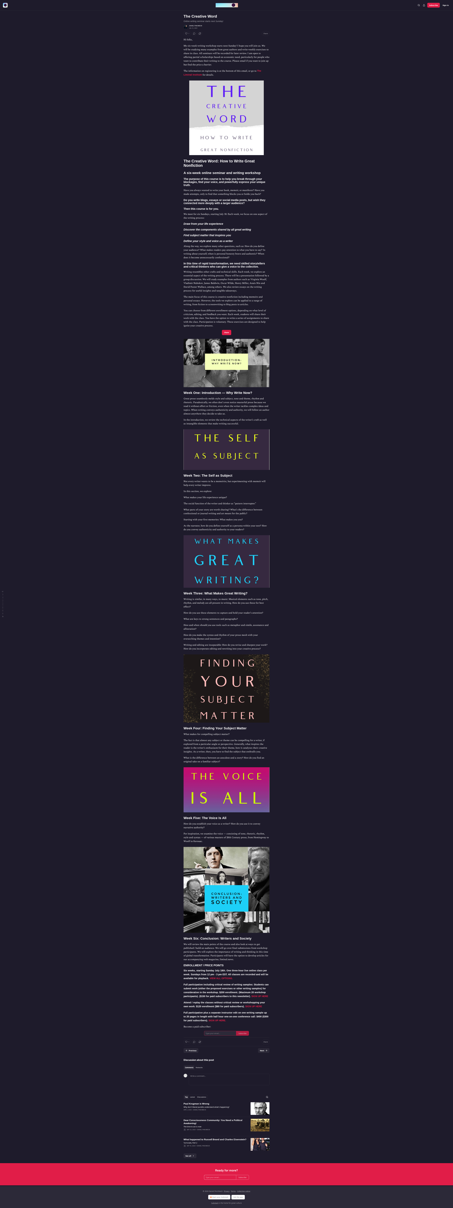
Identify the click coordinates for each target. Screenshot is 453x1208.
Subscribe (433, 5)
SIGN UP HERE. (217, 1020)
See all (188, 1156)
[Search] (418, 5)
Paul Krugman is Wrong (196, 1103)
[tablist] (194, 1067)
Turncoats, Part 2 (190, 1143)
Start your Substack (220, 1197)
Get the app (238, 1197)
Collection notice (243, 1191)
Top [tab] (186, 1097)
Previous (192, 1050)
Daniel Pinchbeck (195, 26)
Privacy (226, 1191)
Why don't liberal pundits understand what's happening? (206, 1107)
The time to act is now (192, 1126)
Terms (233, 1191)
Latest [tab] (192, 1097)
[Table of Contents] (2, 604)
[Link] (180, 163)
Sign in (446, 5)
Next (262, 1050)
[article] (226, 1108)
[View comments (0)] (194, 33)
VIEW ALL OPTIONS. (221, 978)
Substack (214, 1203)
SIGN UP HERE (259, 996)
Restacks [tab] (199, 1067)
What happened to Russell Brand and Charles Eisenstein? (215, 1139)
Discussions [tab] (201, 1097)
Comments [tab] (189, 1067)
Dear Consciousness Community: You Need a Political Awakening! (213, 1122)
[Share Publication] (424, 5)
